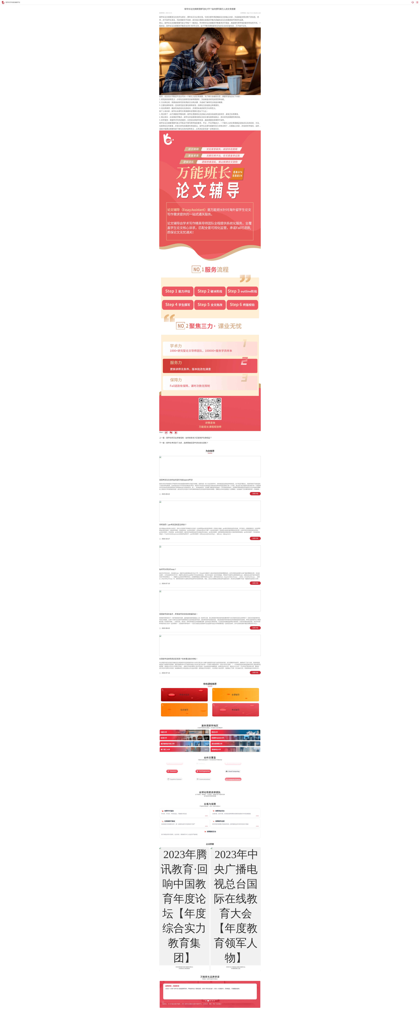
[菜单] (417, 2)
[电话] (412, 2)
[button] (205, 1000)
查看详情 (255, 493)
